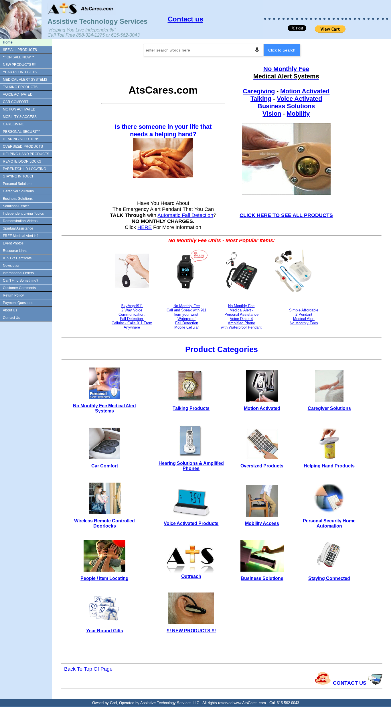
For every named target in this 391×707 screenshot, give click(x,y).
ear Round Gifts (106, 630)
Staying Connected (329, 578)
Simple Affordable (303, 310)
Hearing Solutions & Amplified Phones (191, 466)
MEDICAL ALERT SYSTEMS (25, 80)
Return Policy (13, 295)
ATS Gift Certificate (17, 258)
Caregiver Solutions (18, 191)
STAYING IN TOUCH (19, 176)
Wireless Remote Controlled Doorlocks (104, 523)
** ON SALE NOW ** (18, 57)
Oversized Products (261, 465)
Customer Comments (19, 288)
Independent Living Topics (23, 214)
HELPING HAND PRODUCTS (26, 154)
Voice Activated (299, 98)
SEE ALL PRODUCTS (20, 50)
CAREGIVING (13, 124)
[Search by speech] (257, 50)
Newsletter (11, 266)
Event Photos (13, 243)
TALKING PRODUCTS (20, 87)
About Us (10, 310)
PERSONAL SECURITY (21, 132)
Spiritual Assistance (18, 228)
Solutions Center (16, 206)
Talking (260, 98)
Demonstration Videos (20, 221)
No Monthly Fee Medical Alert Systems (104, 408)
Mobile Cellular (186, 327)
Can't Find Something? (20, 281)
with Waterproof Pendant (241, 327)
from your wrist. (187, 314)
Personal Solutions (17, 184)
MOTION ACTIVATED (19, 109)
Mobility (298, 113)
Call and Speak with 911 (186, 310)
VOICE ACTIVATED (18, 94)
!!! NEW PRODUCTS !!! (191, 630)
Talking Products (191, 408)
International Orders (18, 273)
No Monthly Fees (304, 323)
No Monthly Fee (286, 68)
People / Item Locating (104, 578)
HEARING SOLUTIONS (21, 139)
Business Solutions (18, 199)
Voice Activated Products (191, 523)
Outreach (191, 576)
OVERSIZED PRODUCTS (23, 147)
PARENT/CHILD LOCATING (24, 169)
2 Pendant (303, 314)
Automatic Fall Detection (185, 215)
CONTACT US (349, 683)
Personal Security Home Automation (329, 523)
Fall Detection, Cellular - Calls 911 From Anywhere (132, 323)
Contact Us (11, 318)
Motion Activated (304, 91)
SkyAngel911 (132, 306)
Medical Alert (304, 319)
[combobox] (203, 50)
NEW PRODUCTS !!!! (19, 65)
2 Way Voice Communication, (132, 312)
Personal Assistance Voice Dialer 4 (241, 316)
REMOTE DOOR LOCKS (22, 161)
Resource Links (15, 251)
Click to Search (281, 50)
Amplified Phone (241, 323)
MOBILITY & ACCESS (20, 117)
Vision (271, 113)
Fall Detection (186, 323)
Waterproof (186, 319)
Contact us (185, 19)
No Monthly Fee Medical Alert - (241, 308)
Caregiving (259, 91)
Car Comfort (104, 465)
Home (8, 42)
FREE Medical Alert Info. (21, 236)
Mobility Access (262, 523)
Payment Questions (18, 303)
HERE (144, 227)
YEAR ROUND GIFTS (20, 72)
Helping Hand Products (329, 465)
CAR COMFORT (15, 102)
